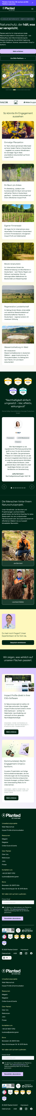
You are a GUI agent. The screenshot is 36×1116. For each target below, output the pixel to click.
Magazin (5, 839)
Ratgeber (5, 842)
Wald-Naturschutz (8, 827)
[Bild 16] (29, 89)
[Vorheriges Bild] (4, 76)
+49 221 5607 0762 (8, 873)
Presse (4, 864)
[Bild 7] (16, 89)
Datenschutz (6, 953)
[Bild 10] (21, 89)
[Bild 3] (9, 89)
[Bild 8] (18, 89)
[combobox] (7, 958)
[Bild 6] (14, 89)
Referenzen (6, 858)
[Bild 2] (7, 89)
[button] (32, 9)
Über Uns (5, 854)
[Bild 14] (26, 89)
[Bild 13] (25, 89)
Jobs (3, 861)
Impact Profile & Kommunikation (13, 830)
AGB (15, 953)
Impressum (24, 949)
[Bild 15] (28, 89)
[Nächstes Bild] (32, 76)
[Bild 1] (6, 89)
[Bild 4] (10, 89)
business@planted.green (10, 876)
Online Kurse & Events (9, 846)
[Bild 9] (19, 89)
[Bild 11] (22, 89)
